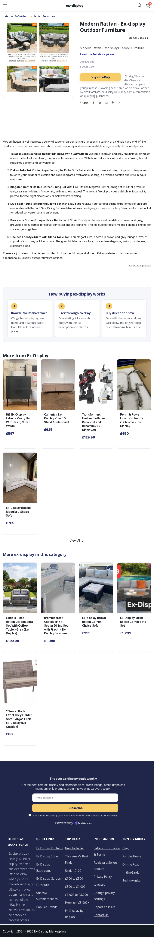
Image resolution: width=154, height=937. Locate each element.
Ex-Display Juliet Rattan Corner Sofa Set (133, 621)
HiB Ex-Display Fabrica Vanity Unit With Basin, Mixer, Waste (18, 420)
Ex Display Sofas (47, 856)
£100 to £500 (74, 878)
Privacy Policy (103, 877)
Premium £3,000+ (77, 903)
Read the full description (97, 54)
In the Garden (131, 872)
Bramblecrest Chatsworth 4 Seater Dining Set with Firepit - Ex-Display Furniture (56, 625)
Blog (125, 848)
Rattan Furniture (44, 16)
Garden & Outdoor (17, 16)
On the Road (130, 864)
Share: (84, 103)
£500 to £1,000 (75, 887)
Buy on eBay (100, 77)
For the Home (131, 856)
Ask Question (140, 37)
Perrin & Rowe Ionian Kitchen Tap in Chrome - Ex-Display (132, 420)
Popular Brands (46, 907)
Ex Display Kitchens (49, 848)
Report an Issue (104, 907)
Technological (131, 880)
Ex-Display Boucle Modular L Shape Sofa (18, 511)
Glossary (99, 885)
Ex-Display (37, 356)
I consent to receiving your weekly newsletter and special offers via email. (75, 815)
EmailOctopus (84, 823)
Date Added (87, 61)
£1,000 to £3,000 (76, 895)
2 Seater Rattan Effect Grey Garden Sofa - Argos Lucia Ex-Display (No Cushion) (19, 719)
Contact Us (101, 915)
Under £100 (73, 871)
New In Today (74, 848)
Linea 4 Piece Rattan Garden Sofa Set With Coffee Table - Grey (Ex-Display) (19, 625)
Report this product (140, 265)
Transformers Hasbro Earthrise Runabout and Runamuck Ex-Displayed (93, 422)
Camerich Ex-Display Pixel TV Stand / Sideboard (56, 418)
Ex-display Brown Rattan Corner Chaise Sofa (94, 621)
